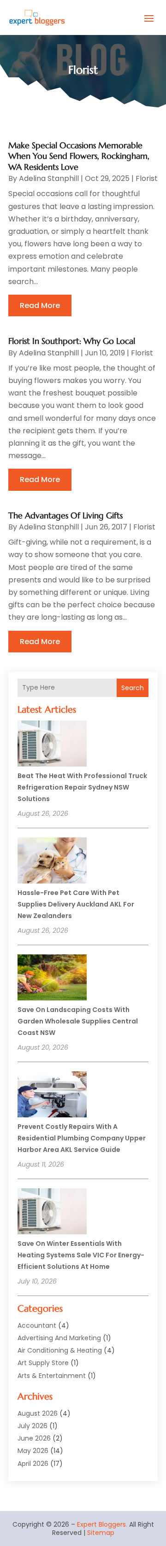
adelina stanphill (49, 178)
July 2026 (32, 1425)
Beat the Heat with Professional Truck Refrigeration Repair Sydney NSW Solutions (82, 787)
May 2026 (33, 1450)
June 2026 (34, 1438)
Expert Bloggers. (102, 1524)
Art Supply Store (43, 1362)
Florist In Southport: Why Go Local (71, 341)
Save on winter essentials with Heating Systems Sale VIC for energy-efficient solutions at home (81, 1255)
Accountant (37, 1325)
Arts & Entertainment (52, 1375)
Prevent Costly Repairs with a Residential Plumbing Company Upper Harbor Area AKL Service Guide (82, 1138)
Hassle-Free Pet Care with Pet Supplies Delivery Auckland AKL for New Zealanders (76, 904)
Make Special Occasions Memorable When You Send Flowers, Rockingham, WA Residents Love (78, 156)
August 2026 (38, 1413)
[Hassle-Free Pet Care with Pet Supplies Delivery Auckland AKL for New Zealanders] (52, 861)
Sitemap (100, 1532)
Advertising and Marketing (59, 1338)
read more (40, 305)
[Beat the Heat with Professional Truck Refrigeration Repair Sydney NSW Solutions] (52, 745)
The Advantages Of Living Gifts (65, 515)
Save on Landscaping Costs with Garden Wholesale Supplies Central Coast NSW (78, 1021)
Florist (147, 178)
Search (132, 687)
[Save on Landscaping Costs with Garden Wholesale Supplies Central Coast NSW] (52, 978)
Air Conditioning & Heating (60, 1350)
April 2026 (33, 1463)
